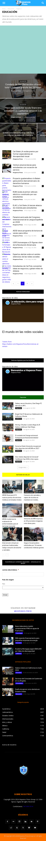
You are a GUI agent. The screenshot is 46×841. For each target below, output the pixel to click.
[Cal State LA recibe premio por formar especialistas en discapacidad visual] (6, 154)
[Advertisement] (23, 50)
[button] (3, 3)
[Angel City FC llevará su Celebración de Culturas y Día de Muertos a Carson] (7, 417)
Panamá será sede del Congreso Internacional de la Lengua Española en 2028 (28, 219)
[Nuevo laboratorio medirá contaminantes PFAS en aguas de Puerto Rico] (7, 629)
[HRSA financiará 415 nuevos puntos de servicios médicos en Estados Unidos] (12, 486)
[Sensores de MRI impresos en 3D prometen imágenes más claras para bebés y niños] (34, 510)
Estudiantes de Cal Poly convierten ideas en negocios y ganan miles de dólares (28, 268)
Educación (11, 9)
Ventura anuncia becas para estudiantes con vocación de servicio (25, 167)
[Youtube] (35, 828)
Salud (4, 516)
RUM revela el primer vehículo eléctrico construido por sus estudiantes (25, 194)
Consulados (19, 683)
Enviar (5, 595)
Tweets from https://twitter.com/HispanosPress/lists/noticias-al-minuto (20, 344)
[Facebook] (7, 821)
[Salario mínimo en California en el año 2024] (7, 670)
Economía (18, 643)
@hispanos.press (23, 611)
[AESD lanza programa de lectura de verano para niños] (6, 236)
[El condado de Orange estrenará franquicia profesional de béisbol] (7, 438)
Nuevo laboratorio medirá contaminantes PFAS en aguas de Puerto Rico (27, 628)
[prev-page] (13, 283)
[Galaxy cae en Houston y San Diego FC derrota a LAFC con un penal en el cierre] (7, 406)
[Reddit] (11, 828)
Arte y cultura (18, 130)
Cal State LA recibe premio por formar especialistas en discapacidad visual (25, 153)
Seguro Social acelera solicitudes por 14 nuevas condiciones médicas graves (34, 545)
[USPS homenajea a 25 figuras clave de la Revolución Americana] (6, 248)
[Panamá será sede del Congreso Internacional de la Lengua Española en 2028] (6, 226)
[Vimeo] (29, 828)
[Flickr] (13, 821)
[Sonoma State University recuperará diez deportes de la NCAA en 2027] (7, 449)
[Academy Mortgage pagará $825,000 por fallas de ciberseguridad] (7, 651)
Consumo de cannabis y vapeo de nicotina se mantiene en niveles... (32, 497)
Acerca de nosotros (9, 745)
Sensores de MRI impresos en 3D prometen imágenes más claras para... (33, 521)
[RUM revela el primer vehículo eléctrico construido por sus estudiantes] (6, 200)
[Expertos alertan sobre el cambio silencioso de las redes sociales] (6, 261)
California (18, 419)
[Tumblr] (17, 828)
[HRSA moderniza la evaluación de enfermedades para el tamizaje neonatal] (12, 510)
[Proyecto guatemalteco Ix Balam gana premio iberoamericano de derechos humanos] (6, 187)
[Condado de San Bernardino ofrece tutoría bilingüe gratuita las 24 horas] (23, 93)
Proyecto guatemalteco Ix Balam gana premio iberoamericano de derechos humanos (26, 180)
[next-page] (32, 283)
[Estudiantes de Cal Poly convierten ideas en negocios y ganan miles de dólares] (6, 274)
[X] (23, 828)
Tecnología (19, 633)
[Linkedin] (25, 821)
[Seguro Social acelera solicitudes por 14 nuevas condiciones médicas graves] (34, 534)
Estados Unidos (7, 492)
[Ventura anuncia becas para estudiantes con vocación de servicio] (6, 168)
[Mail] (31, 821)
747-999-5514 (28, 806)
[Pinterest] (37, 821)
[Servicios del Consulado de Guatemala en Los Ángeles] (7, 681)
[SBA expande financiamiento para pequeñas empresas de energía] (7, 641)
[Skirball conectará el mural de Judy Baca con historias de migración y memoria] (18, 136)
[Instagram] (19, 821)
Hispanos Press (16, 91)
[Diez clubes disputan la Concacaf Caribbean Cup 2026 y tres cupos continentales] (7, 459)
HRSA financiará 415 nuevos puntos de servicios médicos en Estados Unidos (12, 497)
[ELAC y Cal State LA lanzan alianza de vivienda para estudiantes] (6, 212)
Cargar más (22, 467)
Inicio (4, 9)
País (3, 584)
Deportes (18, 408)
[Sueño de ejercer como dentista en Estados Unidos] (7, 692)
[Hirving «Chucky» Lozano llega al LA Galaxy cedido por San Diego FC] (7, 427)
